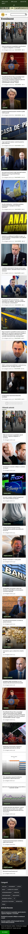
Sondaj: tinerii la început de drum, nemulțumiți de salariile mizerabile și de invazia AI (13, 529)
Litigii (19, 886)
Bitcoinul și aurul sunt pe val (10, 871)
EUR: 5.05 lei (14, 1)
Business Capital (7, 898)
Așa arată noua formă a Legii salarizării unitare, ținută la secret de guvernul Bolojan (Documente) (14, 174)
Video (3, 904)
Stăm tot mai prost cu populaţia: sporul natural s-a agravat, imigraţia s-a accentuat (14, 47)
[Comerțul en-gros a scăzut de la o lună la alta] (14, 638)
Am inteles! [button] (5, 932)
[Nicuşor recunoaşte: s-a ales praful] (14, 546)
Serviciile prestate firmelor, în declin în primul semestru (13, 621)
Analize (4, 886)
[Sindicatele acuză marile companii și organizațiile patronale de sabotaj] (14, 733)
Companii (16, 892)
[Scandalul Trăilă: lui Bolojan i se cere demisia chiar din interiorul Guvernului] (14, 668)
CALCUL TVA (23, 1)
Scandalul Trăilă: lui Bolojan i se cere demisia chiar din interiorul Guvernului (13, 682)
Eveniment (12, 886)
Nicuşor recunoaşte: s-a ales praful (12, 559)
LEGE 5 (3, 3)
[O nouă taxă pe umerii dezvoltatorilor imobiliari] (14, 382)
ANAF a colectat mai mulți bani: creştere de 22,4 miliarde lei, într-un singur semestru (14, 365)
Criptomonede (6, 895)
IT (14, 898)
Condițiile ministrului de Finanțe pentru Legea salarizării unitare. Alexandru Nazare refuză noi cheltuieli (14, 269)
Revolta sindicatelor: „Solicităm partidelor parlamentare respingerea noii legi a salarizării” (13, 206)
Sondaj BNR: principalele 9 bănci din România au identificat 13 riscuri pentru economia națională (13, 590)
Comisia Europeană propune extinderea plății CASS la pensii (13, 112)
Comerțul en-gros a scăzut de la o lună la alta (13, 651)
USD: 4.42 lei (5, 1)
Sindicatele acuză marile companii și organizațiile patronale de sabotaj (12, 747)
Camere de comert (12, 889)
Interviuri (19, 901)
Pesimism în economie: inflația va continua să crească (14, 467)
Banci (3, 889)
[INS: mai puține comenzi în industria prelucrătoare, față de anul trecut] (14, 764)
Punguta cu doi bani (8, 901)
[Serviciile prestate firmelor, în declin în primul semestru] (14, 607)
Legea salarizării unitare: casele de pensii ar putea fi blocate (13, 142)
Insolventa (16, 895)
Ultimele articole (8, 408)
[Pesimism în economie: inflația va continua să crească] (14, 454)
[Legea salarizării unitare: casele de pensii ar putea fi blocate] (14, 129)
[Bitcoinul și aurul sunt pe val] (14, 858)
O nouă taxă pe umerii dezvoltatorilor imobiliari (11, 396)
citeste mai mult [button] (17, 928)
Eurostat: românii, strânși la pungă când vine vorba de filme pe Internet (13, 498)
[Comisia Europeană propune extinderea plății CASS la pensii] (14, 98)
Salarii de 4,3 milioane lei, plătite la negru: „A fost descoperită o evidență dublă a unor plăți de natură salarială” (14, 238)
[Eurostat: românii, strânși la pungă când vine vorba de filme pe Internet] (14, 484)
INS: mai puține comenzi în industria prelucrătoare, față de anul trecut (12, 777)
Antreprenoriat (7, 892)
